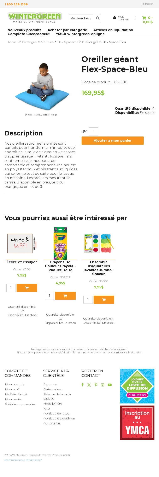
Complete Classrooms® (29, 34)
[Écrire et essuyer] (22, 243)
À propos (50, 384)
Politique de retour (57, 413)
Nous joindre (52, 403)
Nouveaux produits (24, 30)
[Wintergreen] (35, 18)
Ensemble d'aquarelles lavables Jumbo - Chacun (99, 268)
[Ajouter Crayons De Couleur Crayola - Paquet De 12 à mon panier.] (65, 296)
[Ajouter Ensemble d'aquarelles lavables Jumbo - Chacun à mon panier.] (104, 300)
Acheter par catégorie (67, 30)
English (148, 4)
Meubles (47, 42)
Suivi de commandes (20, 404)
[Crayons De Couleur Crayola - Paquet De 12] (60, 243)
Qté (84, 131)
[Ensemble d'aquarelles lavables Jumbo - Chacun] (99, 243)
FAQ (46, 408)
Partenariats (52, 423)
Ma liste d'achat (16, 394)
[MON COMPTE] (115, 18)
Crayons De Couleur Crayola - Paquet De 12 (60, 266)
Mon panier (13, 399)
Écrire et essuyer (22, 262)
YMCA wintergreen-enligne (80, 34)
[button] (144, 20)
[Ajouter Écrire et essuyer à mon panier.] (27, 288)
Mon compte (14, 384)
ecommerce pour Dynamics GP (23, 459)
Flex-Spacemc (67, 42)
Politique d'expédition (59, 418)
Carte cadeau (53, 389)
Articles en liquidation (113, 30)
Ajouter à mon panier (113, 141)
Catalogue (29, 42)
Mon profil (12, 389)
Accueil (13, 42)
